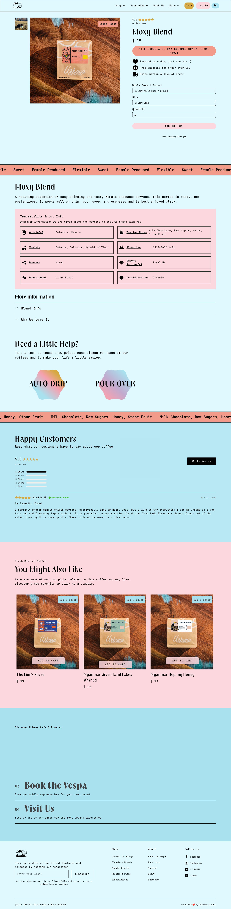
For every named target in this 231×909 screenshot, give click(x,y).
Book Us (158, 5)
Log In (203, 5)
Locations (154, 862)
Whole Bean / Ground (147, 85)
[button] (120, 6)
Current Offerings (122, 856)
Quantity (138, 109)
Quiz (189, 5)
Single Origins (120, 868)
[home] (17, 5)
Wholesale (154, 879)
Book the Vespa (157, 856)
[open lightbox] (21, 25)
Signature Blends (122, 862)
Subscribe (82, 874)
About (151, 873)
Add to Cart (48, 660)
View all (206, 581)
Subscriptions (120, 879)
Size (135, 97)
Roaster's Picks (121, 873)
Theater (152, 868)
